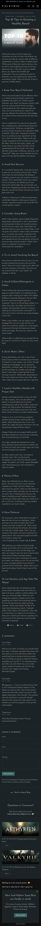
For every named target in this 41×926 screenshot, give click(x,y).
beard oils (33, 126)
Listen (7, 845)
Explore (7, 873)
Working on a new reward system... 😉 (16, 883)
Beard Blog (9, 13)
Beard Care (10, 16)
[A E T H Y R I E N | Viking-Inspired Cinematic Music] (20, 829)
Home (3, 13)
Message (4, 757)
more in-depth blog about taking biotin (20, 220)
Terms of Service (20, 782)
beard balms (10, 128)
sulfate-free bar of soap (23, 338)
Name (4, 737)
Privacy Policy (6, 782)
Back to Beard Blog (22, 792)
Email (3, 747)
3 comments (20, 16)
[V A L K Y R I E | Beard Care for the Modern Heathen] (20, 857)
